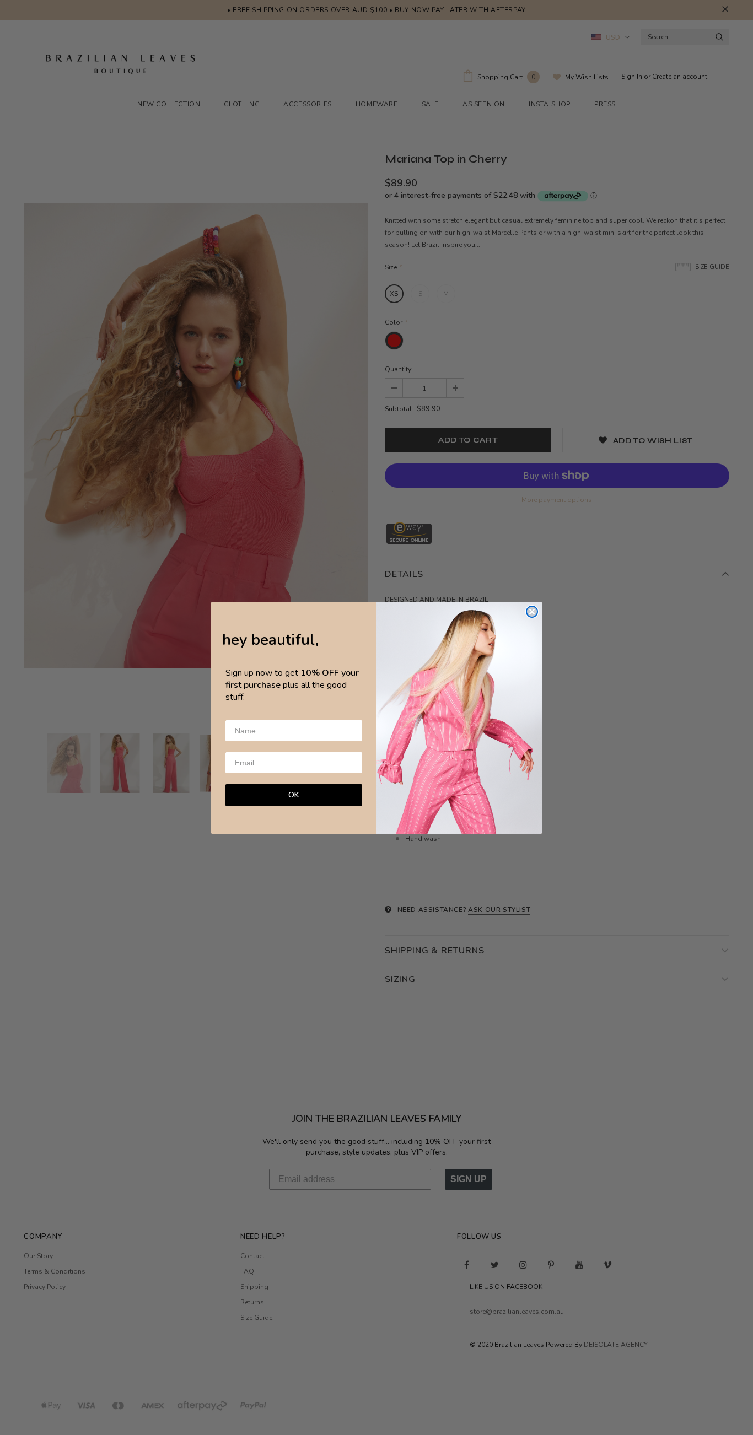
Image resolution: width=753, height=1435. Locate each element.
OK (293, 795)
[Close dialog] (531, 611)
